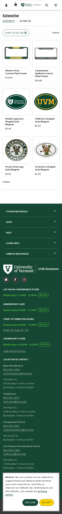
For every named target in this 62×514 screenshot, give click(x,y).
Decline (30, 502)
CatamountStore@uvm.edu (18, 429)
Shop (9, 221)
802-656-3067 (11, 397)
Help (9, 232)
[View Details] (16, 53)
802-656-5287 (11, 425)
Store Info (12, 243)
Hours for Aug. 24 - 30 (15, 329)
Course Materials (17, 211)
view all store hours (14, 350)
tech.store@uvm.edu (15, 401)
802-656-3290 (11, 369)
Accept (46, 502)
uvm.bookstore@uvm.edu (17, 373)
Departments (9, 21)
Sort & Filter (14, 32)
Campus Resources (17, 253)
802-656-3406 (11, 450)
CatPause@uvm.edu (14, 453)
